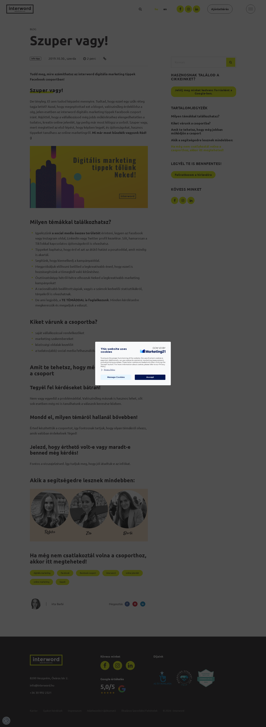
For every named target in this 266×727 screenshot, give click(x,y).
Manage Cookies (116, 377)
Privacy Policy (109, 370)
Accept (150, 377)
